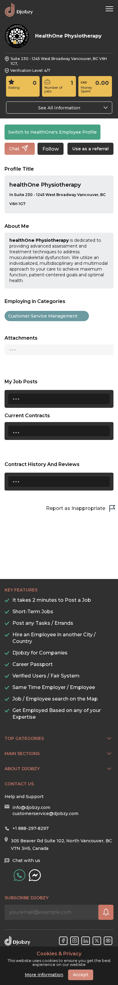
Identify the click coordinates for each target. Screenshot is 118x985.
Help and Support (24, 796)
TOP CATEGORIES (24, 738)
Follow (50, 149)
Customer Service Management (42, 316)
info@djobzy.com (31, 807)
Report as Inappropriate (75, 508)
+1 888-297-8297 (30, 828)
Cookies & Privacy (59, 953)
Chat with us (26, 860)
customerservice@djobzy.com (45, 813)
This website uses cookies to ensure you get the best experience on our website (59, 959)
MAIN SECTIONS (22, 753)
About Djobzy (22, 768)
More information (44, 974)
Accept (80, 974)
